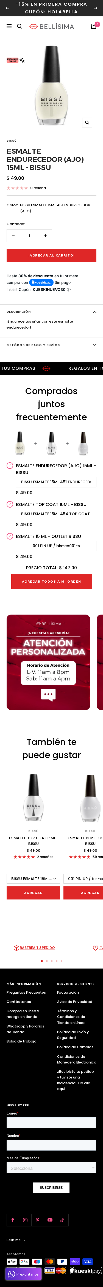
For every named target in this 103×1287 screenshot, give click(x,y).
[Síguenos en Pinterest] (37, 1220)
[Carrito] (93, 26)
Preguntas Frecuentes (26, 992)
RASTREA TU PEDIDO (37, 947)
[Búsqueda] (19, 26)
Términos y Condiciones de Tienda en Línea (71, 1017)
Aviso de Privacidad (74, 1001)
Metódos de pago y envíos (33, 345)
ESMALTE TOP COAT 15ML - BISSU (33, 841)
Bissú (12, 140)
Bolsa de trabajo (22, 1041)
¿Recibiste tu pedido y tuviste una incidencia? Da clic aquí (75, 1080)
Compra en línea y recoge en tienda (23, 1014)
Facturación (68, 992)
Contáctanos (19, 1001)
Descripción (19, 311)
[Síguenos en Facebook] (13, 1220)
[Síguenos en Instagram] (25, 1220)
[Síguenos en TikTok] (62, 1220)
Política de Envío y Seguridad (73, 1035)
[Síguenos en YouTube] (50, 1220)
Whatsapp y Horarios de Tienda (25, 1029)
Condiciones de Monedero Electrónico (76, 1059)
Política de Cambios (75, 1047)
